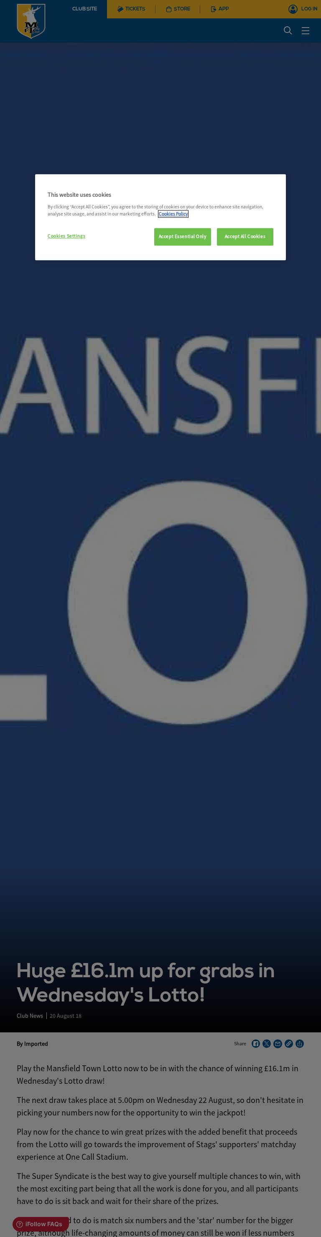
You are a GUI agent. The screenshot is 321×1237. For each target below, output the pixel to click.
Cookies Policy (173, 214)
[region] (160, 218)
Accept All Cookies (245, 236)
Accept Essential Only (182, 236)
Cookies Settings (66, 236)
